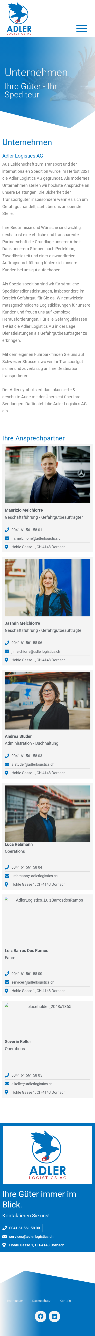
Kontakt (65, 1301)
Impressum (15, 1301)
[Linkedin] (54, 1316)
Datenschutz (41, 1301)
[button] (81, 28)
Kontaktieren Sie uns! (26, 1216)
